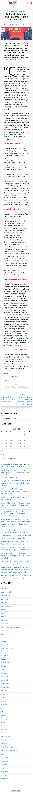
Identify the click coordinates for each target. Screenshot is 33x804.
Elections (4, 666)
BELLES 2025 (9, 797)
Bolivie (3, 610)
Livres (3, 708)
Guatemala (5, 694)
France (3, 691)
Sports (3, 754)
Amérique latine (6, 592)
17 (2, 444)
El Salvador (5, 662)
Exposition (5, 687)
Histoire (4, 701)
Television (4, 761)
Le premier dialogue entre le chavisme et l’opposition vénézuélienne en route (15, 543)
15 (25, 441)
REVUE (10, 796)
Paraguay (4, 729)
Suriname (4, 758)
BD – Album (5, 603)
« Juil (2, 454)
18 (6, 444)
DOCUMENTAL (26, 796)
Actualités (4, 589)
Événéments (5, 684)
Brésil (3, 613)
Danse (3, 641)
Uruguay (4, 775)
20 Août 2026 (21, 799)
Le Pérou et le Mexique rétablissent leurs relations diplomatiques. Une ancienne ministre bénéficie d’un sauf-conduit (15, 569)
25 (6, 447)
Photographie (6, 736)
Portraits (21, 11)
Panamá (4, 726)
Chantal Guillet (24, 24)
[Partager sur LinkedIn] (23, 387)
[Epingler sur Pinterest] (19, 387)
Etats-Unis (4, 680)
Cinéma (11, 11)
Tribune (4, 768)
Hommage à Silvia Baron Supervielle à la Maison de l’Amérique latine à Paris (15, 465)
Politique (4, 740)
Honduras (4, 705)
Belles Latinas (6, 606)
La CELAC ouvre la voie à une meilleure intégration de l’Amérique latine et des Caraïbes (25, 399)
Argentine (4, 599)
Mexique (4, 712)
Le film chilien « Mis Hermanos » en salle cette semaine (8, 399)
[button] (26, 3)
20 (15, 444)
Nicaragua (4, 719)
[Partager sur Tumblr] (26, 387)
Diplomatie (5, 645)
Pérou (3, 733)
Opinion (4, 722)
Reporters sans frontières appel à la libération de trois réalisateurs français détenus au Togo (14, 491)
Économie (4, 655)
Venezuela (5, 779)
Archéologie (5, 596)
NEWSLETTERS (17, 796)
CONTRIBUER (12, 799)
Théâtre (4, 765)
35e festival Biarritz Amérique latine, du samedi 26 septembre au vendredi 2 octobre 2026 (14, 513)
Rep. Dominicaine (7, 747)
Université (4, 772)
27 (15, 447)
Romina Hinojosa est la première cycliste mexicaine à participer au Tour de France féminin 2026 (15, 555)
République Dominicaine (9, 751)
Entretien (4, 673)
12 (11, 441)
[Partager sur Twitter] (13, 387)
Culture (15, 11)
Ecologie (4, 652)
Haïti (3, 698)
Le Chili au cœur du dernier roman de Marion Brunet (14, 498)
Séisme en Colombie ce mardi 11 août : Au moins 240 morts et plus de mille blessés (15, 548)
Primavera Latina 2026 (21, 797)
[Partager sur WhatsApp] (6, 387)
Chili (2, 617)
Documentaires (6, 648)
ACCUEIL (4, 796)
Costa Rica (5, 631)
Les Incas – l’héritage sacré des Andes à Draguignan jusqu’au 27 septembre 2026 (15, 531)
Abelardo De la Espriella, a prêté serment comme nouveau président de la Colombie (16, 562)
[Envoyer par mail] (16, 387)
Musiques (4, 715)
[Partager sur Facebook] (9, 387)
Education (4, 659)
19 (11, 444)
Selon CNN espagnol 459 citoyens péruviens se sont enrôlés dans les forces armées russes (16, 505)
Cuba (3, 634)
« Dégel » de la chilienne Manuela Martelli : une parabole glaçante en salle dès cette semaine (15, 483)
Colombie (4, 624)
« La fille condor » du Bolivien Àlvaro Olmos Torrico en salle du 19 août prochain (16, 537)
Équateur (4, 677)
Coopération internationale (10, 627)
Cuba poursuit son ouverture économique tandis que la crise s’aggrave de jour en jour (16, 577)
